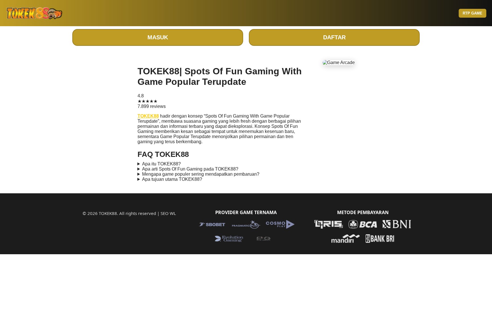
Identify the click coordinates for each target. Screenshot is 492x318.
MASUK (157, 37)
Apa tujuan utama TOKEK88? (172, 179)
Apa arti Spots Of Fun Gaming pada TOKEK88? (190, 169)
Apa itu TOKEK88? (161, 163)
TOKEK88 (148, 116)
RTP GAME (472, 13)
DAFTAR (334, 37)
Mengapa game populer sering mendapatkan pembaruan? (200, 174)
